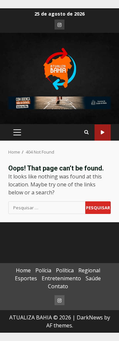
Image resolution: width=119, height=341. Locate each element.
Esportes (26, 278)
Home (23, 270)
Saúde (93, 278)
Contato (58, 286)
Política (65, 270)
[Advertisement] (59, 102)
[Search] (86, 132)
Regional (89, 270)
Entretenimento (61, 278)
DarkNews (90, 317)
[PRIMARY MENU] (17, 132)
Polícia (43, 270)
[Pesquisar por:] (46, 207)
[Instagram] (59, 25)
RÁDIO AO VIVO (103, 132)
